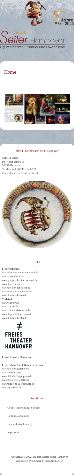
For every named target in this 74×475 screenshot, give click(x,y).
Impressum (13, 432)
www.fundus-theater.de (14, 295)
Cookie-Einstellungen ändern (23, 407)
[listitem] (32, 105)
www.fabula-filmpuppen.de (17, 376)
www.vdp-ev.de (10, 302)
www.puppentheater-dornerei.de (19, 280)
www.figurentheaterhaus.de (17, 291)
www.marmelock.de (13, 276)
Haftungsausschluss (18, 415)
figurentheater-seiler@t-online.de (20, 172)
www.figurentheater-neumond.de (20, 272)
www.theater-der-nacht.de (16, 287)
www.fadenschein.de (13, 283)
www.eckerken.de (11, 387)
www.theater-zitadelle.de (15, 379)
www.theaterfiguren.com (15, 368)
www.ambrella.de (11, 372)
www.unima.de (10, 306)
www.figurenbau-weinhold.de (18, 383)
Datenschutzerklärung (19, 424)
